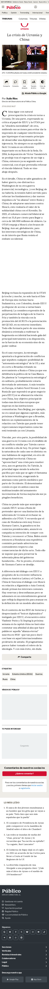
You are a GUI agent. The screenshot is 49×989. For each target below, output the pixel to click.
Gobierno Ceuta (18, 2)
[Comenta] (15, 82)
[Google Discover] (10, 932)
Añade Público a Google (35, 93)
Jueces (35, 2)
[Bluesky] (27, 932)
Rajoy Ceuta (28, 2)
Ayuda (7, 918)
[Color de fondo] (42, 82)
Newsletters (10, 905)
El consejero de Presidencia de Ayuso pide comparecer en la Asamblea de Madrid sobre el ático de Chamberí (25, 826)
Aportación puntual (13, 908)
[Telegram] (4, 937)
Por (10, 98)
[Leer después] (24, 82)
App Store (37, 979)
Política (4, 13)
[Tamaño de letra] (33, 82)
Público (11, 891)
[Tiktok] (44, 932)
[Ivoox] (21, 937)
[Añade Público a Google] (4, 932)
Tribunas (7, 19)
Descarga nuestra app (12, 973)
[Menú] (3, 7)
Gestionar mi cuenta (14, 901)
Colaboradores (9, 958)
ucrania (6, 674)
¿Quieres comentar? (24, 773)
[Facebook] (15, 932)
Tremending (24, 13)
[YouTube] (38, 932)
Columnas (23, 19)
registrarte (25, 788)
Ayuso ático (43, 2)
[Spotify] (10, 937)
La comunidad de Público (16, 915)
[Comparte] (6, 82)
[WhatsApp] (15, 937)
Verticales (6, 951)
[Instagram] (32, 932)
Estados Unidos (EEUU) (22, 674)
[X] (21, 932)
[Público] (20, 7)
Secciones (6, 947)
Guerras (38, 674)
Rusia (5, 679)
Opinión (14, 13)
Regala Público (11, 911)
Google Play (13, 979)
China (12, 679)
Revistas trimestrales (11, 955)
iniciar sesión (37, 785)
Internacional (37, 13)
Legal (4, 962)
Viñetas (42, 19)
